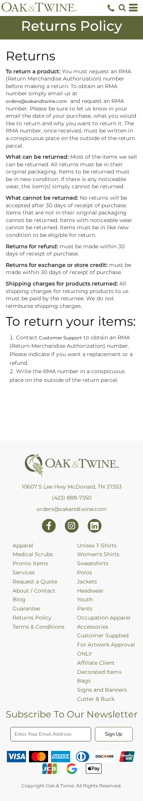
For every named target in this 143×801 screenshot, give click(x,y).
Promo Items (30, 563)
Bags (84, 680)
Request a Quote (35, 581)
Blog (19, 599)
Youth (85, 599)
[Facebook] (49, 526)
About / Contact (34, 590)
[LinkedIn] (94, 526)
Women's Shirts (98, 554)
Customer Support (60, 338)
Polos (84, 572)
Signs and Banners (102, 689)
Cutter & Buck (95, 698)
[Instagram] (72, 526)
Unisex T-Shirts (97, 545)
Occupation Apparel (103, 617)
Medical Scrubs (33, 554)
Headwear (90, 590)
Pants (84, 608)
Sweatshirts (92, 563)
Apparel (23, 545)
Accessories (92, 626)
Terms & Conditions (38, 626)
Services (24, 572)
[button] (122, 7)
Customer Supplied (103, 635)
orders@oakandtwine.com (36, 101)
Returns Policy (32, 617)
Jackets (87, 581)
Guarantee (26, 608)
